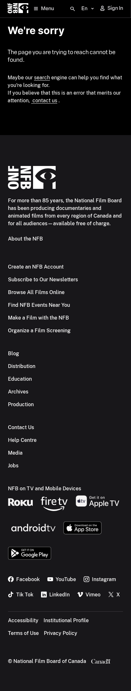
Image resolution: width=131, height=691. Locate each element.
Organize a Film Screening (39, 331)
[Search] (72, 9)
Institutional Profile (66, 620)
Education (20, 379)
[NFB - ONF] (18, 8)
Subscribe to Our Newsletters (43, 280)
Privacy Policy (60, 633)
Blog (13, 353)
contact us (44, 100)
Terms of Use (23, 633)
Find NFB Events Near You (39, 305)
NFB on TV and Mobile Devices (44, 489)
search (42, 78)
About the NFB (25, 239)
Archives (18, 392)
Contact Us (21, 427)
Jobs (13, 466)
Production (21, 404)
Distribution (21, 366)
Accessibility (23, 620)
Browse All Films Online (36, 292)
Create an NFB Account (36, 267)
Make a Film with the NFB (38, 318)
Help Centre (22, 440)
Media (15, 453)
